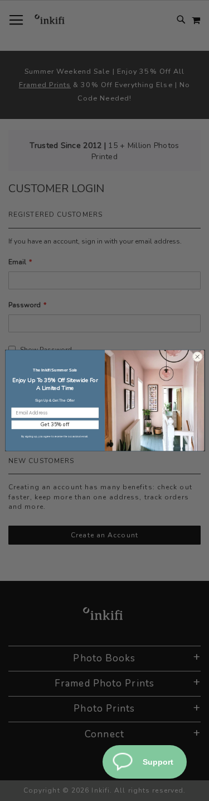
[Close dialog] (197, 356)
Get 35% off (55, 424)
